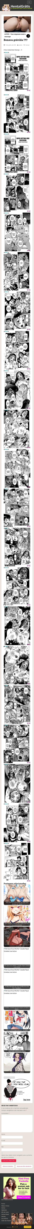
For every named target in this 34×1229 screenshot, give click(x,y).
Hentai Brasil (5, 1214)
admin (20, 45)
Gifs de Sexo (5, 1212)
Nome (3, 1134)
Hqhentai (4, 1210)
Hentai (27, 45)
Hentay (3, 1216)
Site (2, 1147)
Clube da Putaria (6, 1220)
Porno (3, 1204)
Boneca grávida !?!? (9, 1077)
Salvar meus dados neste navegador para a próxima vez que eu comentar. (16, 1156)
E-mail (3, 1140)
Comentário (5, 1113)
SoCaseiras (4, 1218)
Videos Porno (5, 1206)
